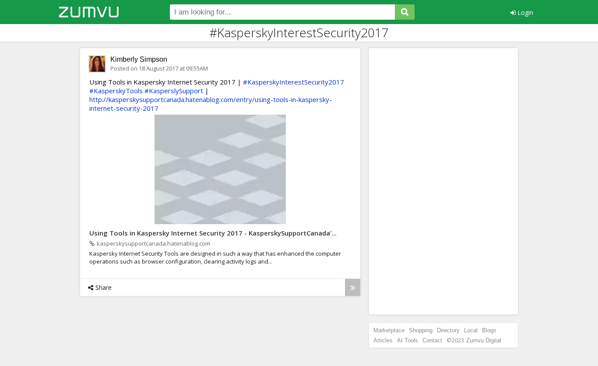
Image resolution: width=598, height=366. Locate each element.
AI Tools (407, 340)
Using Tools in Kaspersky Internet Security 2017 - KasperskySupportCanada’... (213, 233)
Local (471, 330)
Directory (448, 330)
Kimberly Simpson (138, 59)
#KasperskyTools (116, 90)
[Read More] (352, 287)
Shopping (421, 330)
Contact (432, 340)
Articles (383, 340)
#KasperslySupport (173, 90)
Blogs (489, 330)
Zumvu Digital (483, 340)
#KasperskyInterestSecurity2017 (293, 81)
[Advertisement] (443, 181)
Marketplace (389, 330)
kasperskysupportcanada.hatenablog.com (153, 243)
